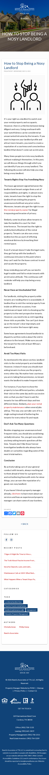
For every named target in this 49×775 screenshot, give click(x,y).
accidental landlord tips (13, 602)
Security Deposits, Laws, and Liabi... (17, 567)
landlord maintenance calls (14, 610)
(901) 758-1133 (27, 727)
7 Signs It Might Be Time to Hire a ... (18, 554)
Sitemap (40, 688)
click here (16, 493)
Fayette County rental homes (16, 606)
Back (25, 524)
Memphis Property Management (16, 614)
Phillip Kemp (24, 627)
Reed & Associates (11, 633)
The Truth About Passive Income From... (19, 560)
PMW (32, 688)
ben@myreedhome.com (29, 761)
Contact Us (32, 691)
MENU (25, 18)
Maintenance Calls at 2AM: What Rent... (19, 573)
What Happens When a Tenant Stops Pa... (20, 579)
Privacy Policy (20, 691)
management (31, 610)
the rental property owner (16, 210)
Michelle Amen (10, 627)
